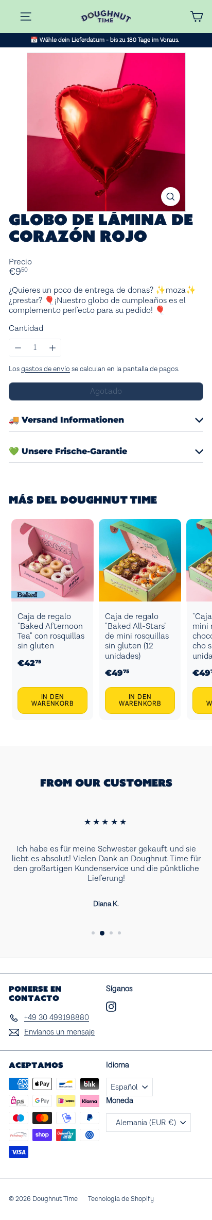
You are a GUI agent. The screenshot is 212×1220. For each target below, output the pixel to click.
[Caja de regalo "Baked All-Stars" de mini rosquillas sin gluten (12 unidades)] (140, 620)
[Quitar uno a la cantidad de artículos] (18, 348)
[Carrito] (196, 16)
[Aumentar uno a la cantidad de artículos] (52, 348)
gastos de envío (45, 369)
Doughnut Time (108, 500)
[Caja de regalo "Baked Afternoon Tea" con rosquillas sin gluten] (52, 620)
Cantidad (26, 328)
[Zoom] (170, 196)
